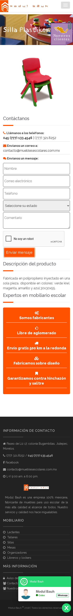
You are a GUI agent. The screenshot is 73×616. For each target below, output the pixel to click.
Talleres (12, 537)
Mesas (11, 547)
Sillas (10, 542)
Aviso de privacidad (19, 578)
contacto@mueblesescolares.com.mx (32, 469)
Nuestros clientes (18, 588)
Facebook (12, 462)
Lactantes (13, 532)
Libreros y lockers (19, 557)
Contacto (12, 583)
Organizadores (17, 552)
